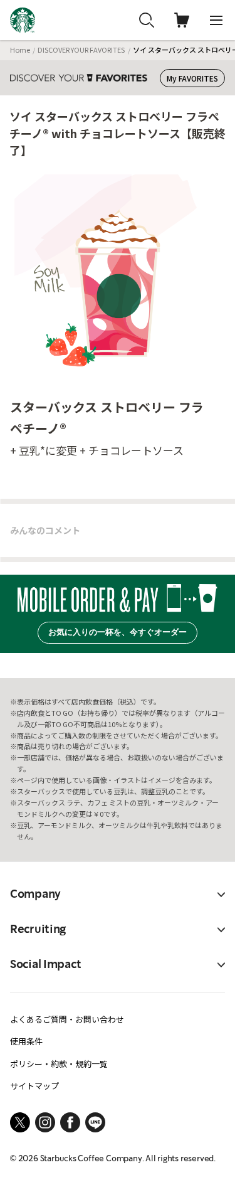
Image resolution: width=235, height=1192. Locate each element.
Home (20, 50)
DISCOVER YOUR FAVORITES (81, 50)
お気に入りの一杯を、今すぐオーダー (117, 632)
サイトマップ (34, 1086)
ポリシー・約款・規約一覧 (59, 1064)
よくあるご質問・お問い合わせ (67, 1019)
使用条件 (26, 1041)
